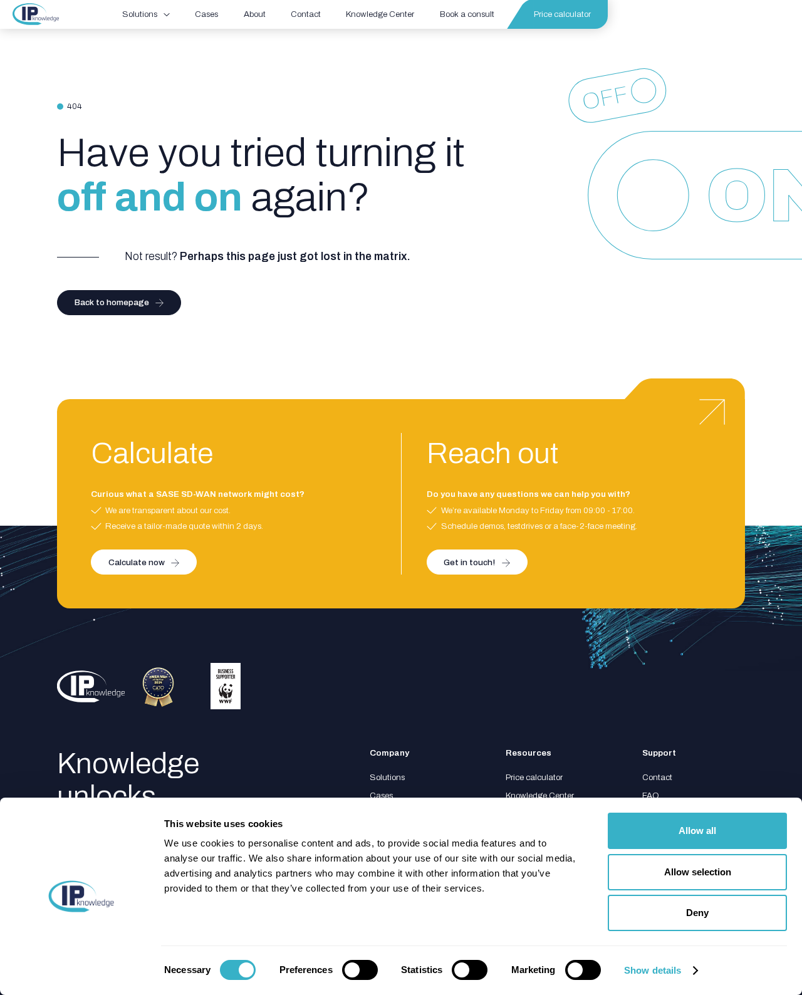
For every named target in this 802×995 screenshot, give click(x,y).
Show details (652, 970)
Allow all (697, 830)
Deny (697, 912)
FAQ (650, 795)
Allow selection (697, 872)
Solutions (387, 777)
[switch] (360, 970)
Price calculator (534, 777)
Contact (657, 777)
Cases (381, 795)
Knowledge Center (540, 795)
